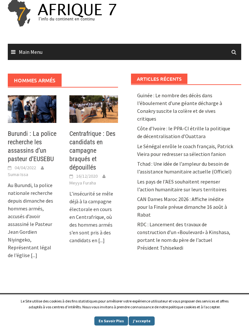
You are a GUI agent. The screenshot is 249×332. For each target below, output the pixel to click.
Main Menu (30, 52)
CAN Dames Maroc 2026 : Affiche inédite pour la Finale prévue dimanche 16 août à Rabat (182, 207)
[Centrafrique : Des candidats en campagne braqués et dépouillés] (93, 108)
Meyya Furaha (82, 183)
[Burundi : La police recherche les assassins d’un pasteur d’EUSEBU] (32, 108)
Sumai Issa (18, 174)
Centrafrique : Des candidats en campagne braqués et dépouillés (92, 150)
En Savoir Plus (111, 320)
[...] (34, 255)
